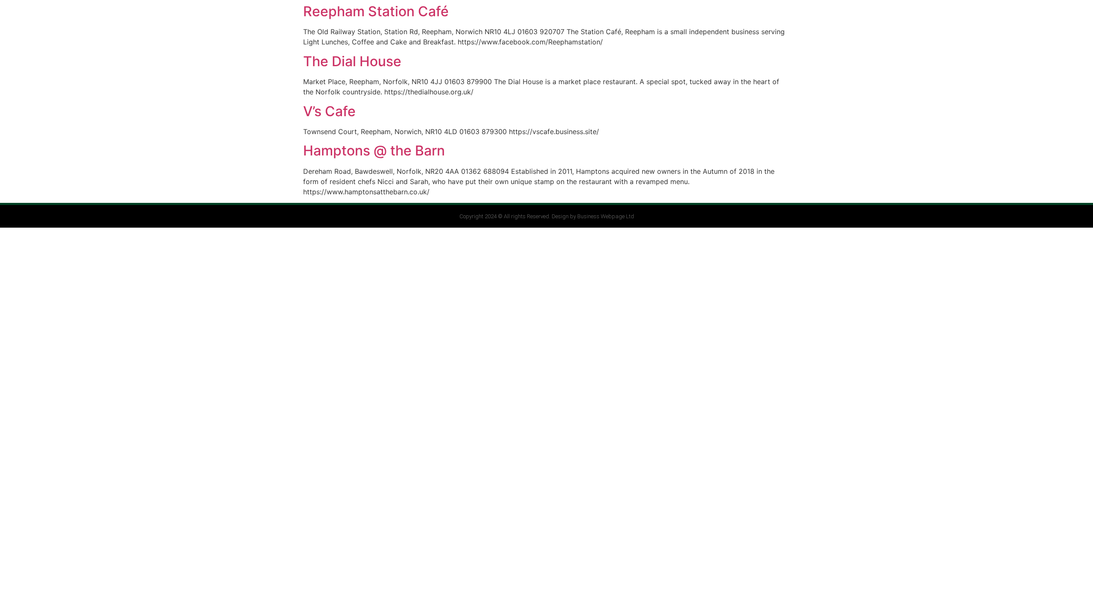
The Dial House (352, 61)
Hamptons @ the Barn (374, 150)
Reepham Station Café (376, 11)
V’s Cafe (329, 111)
